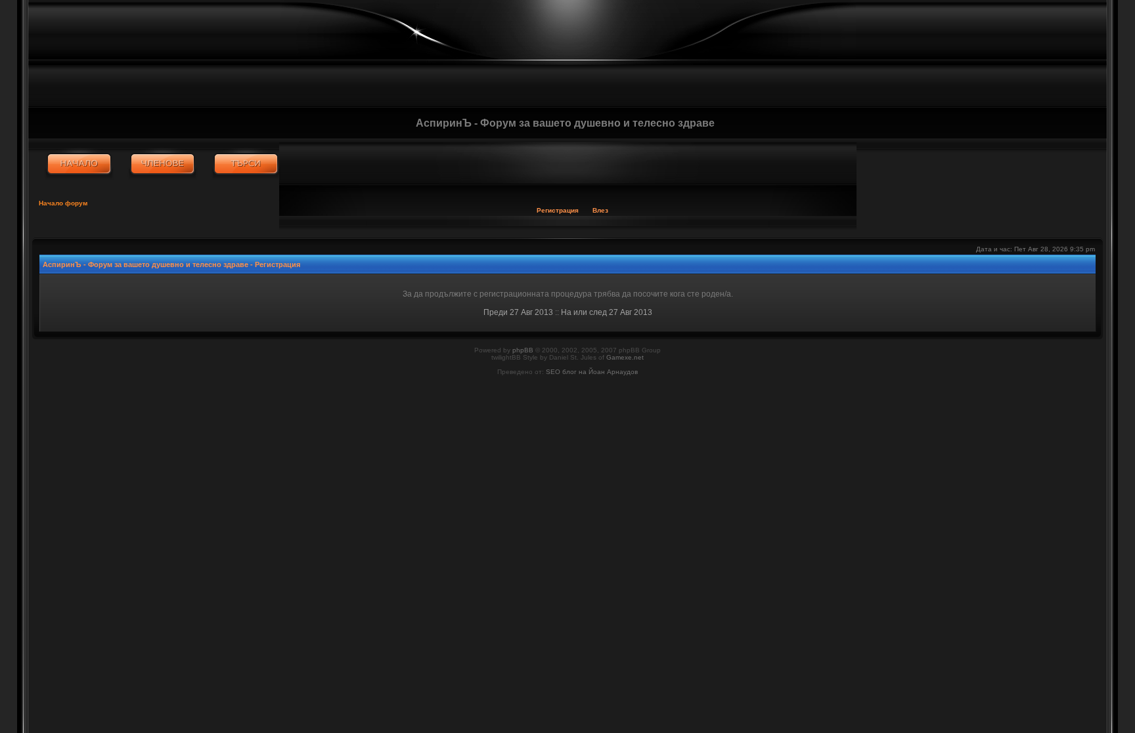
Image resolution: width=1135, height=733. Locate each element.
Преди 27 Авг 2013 (518, 312)
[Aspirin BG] (79, 164)
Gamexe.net (625, 357)
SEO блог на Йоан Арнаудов (592, 371)
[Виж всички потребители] (162, 164)
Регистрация (558, 210)
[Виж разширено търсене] (246, 164)
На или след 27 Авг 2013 (606, 312)
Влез (600, 210)
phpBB (522, 350)
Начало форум (63, 203)
